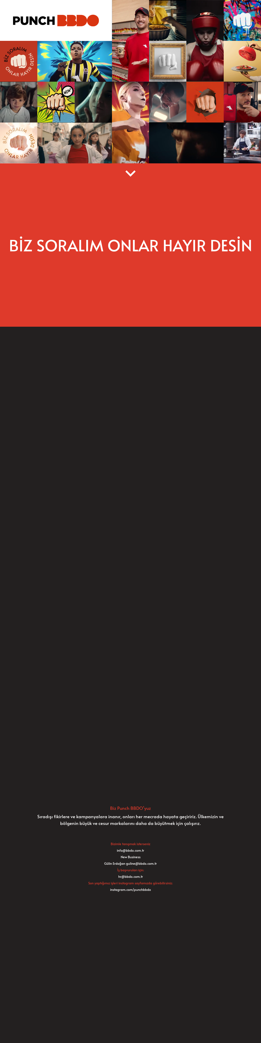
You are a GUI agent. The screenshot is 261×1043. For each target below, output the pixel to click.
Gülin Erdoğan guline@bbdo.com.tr (130, 863)
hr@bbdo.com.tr (130, 876)
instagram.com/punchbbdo (130, 889)
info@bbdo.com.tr (130, 850)
